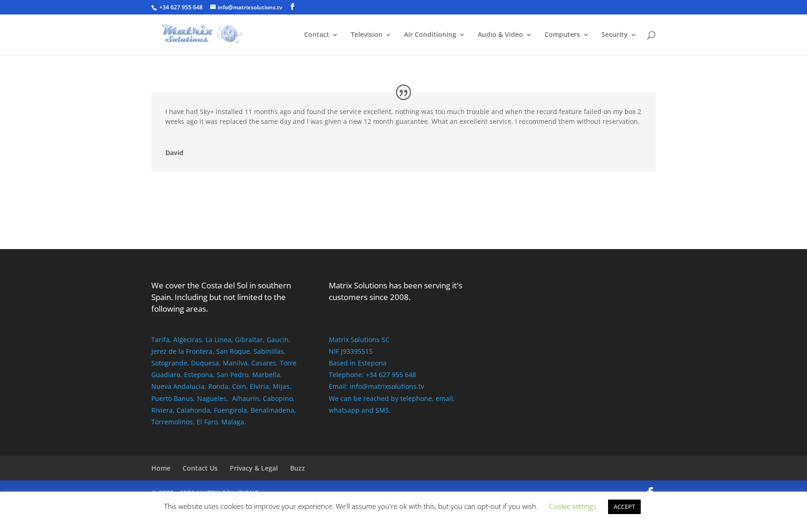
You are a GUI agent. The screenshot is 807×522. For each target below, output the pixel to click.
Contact (316, 35)
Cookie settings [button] (572, 506)
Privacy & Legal (254, 468)
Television (366, 35)
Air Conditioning (430, 35)
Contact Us (200, 468)
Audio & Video (500, 35)
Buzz (297, 468)
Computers (562, 35)
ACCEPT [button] (624, 506)
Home (160, 468)
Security (615, 35)
